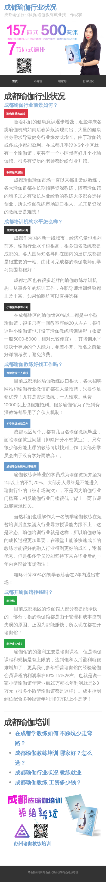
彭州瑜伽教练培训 (32, 843)
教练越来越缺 (15, 172)
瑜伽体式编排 (50, 872)
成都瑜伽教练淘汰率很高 (21, 466)
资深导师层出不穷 (17, 230)
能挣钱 (11, 600)
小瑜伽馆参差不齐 (17, 307)
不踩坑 (38, 81)
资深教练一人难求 (17, 372)
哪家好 (62, 81)
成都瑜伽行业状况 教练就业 (48, 772)
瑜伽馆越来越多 (16, 113)
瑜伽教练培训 (35, 872)
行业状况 (88, 81)
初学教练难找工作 (17, 423)
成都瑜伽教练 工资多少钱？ (48, 782)
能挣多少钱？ (15, 643)
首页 (19, 81)
